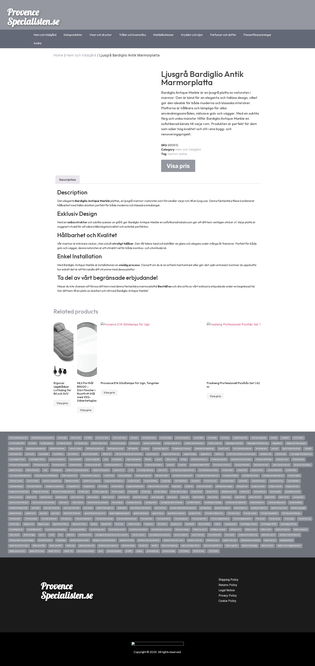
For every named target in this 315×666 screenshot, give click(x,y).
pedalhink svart (16, 470)
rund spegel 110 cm (17, 459)
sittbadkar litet (265, 454)
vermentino (134, 443)
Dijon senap (14, 535)
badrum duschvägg (249, 546)
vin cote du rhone (64, 443)
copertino (70, 535)
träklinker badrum (160, 448)
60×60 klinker (199, 551)
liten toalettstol (181, 481)
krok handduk (117, 486)
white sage (62, 438)
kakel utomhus (77, 497)
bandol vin (143, 546)
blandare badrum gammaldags (22, 540)
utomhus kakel (75, 448)
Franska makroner (49, 519)
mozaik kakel (227, 470)
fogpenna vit (29, 524)
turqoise (145, 448)
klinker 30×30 (196, 492)
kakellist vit (31, 497)
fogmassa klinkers (60, 524)
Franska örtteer (31, 519)
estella (217, 524)
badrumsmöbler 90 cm (190, 546)
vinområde (212, 438)
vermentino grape (118, 443)
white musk (75, 438)
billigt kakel (61, 540)
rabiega (183, 459)
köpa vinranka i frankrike (158, 486)
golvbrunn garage (298, 508)
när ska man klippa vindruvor (183, 470)
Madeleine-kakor (72, 481)
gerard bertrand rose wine (95, 513)
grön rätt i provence (51, 508)
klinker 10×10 (212, 492)
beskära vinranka (126, 540)
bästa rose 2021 (56, 546)
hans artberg (117, 502)
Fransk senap (274, 519)
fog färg (94, 524)
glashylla (43, 513)
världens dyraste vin (172, 443)
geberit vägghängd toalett (119, 513)
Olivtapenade (57, 470)
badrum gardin (232, 546)
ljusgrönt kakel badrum (114, 481)
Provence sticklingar (264, 459)
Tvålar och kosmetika (132, 35)
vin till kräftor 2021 (17, 443)
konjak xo (189, 486)
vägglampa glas (16, 448)
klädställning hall (229, 492)
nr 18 (131, 470)
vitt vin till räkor (102, 438)
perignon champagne (302, 465)
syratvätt (308, 448)
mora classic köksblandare (20, 476)
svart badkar (43, 454)
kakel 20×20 (240, 497)
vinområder (198, 438)
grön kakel (88, 508)
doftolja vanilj (235, 529)
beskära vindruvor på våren (148, 540)
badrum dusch (267, 546)
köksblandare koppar (224, 486)
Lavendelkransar (258, 481)
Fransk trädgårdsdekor (242, 519)
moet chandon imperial (90, 476)
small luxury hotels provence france (241, 454)
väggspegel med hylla (234, 443)
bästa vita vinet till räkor (19, 546)
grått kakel (122, 508)
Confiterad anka (85, 535)
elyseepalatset (230, 524)
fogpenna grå (43, 524)
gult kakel (36, 508)
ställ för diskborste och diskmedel (129, 454)
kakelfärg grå (61, 497)
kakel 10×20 (270, 497)
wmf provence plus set (18, 438)
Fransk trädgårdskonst (220, 519)
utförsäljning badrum (94, 448)
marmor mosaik (16, 481)
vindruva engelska (259, 438)
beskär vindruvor (229, 540)
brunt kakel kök (215, 535)
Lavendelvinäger (227, 481)
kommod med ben (204, 486)
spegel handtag (190, 454)
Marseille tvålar (162, 476)
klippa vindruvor (292, 486)
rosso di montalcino (57, 459)
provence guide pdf (93, 465)
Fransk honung (305, 519)
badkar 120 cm (54, 551)
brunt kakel (229, 535)
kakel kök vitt (124, 497)
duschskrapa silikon (117, 529)
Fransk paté (289, 519)
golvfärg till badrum (259, 508)
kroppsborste (89, 486)
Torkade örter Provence (181, 448)
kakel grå (184, 497)
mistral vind (109, 476)
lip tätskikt (195, 481)
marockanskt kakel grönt (182, 476)
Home (58, 55)
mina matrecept (124, 476)
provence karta (75, 465)
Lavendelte (243, 481)
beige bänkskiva (286, 540)
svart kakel (30, 454)
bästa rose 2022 (39, 546)
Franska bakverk (163, 519)
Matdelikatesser (163, 35)
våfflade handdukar (57, 448)
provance (182, 465)
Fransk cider (14, 524)
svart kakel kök (15, 454)
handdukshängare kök (18, 508)
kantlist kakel (275, 492)
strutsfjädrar (58, 454)
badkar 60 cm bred (37, 551)
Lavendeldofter (293, 481)
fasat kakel (190, 524)
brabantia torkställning (248, 535)
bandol (154, 546)
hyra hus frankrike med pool (44, 502)
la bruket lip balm (34, 486)
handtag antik (150, 502)
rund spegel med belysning (301, 454)
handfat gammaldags (213, 502)
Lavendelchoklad (16, 486)
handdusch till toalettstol (236, 502)
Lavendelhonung (276, 481)
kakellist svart (45, 497)
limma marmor (210, 481)
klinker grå (132, 492)
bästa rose (71, 546)
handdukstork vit (257, 502)
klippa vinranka (275, 486)
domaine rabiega (182, 529)
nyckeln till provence (101, 470)
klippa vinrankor (258, 486)
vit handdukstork (148, 438)
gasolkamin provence (176, 513)
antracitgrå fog (152, 551)
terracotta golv (261, 448)
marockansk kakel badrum (273, 476)
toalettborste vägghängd (204, 448)
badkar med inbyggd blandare (289, 546)
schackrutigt (281, 454)
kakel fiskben (198, 497)
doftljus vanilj (251, 529)
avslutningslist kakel (85, 551)
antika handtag (169, 551)
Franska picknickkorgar (291, 513)
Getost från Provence (72, 513)
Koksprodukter (73, 35)
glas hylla (55, 513)
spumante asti (152, 454)
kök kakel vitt (242, 486)
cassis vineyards (181, 535)
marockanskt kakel (230, 476)
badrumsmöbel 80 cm (212, 546)
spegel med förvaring (171, 454)
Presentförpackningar (257, 35)
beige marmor (270, 540)
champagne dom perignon (159, 535)
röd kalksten (117, 459)
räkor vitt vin (171, 459)
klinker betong (160, 492)
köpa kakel (176, 486)
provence (170, 465)
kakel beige (226, 497)
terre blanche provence (242, 448)
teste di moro (224, 448)
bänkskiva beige (128, 546)
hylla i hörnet (78, 502)
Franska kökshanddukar (126, 519)
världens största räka (152, 443)
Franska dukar (146, 519)
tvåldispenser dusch (115, 448)
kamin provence (16, 497)
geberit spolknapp (141, 513)
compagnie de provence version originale (112, 535)
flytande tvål (106, 524)
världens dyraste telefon (194, 443)
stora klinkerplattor (90, 454)
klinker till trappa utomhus (63, 492)
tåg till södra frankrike (291, 448)
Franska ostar (15, 519)
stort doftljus (73, 454)
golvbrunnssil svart (279, 508)
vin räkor (32, 443)
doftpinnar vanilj (199, 529)
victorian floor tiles (99, 443)
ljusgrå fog (166, 481)
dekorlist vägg (29, 535)
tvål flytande (132, 448)
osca (45, 470)
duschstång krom (34, 529)
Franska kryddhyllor (83, 519)
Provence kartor (59, 465)
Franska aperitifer (199, 519)
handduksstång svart (276, 502)
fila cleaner (162, 524)
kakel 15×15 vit (255, 497)
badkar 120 (68, 551)
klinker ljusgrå (118, 492)
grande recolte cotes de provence (183, 508)
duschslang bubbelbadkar (56, 529)
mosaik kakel (291, 470)
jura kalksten (298, 497)
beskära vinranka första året (104, 540)
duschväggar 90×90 (268, 524)
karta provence (259, 492)
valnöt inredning (214, 443)
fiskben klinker (134, 524)
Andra (37, 43)
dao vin (42, 535)
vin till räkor (298, 438)
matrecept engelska (143, 476)
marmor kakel (32, 481)
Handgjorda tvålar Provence (171, 502)
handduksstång (295, 502)
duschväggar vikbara (249, 524)
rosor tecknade (75, 459)
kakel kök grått (157, 497)
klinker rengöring (100, 492)
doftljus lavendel (300, 529)
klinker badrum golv (178, 492)
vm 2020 (88, 438)
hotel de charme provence (98, 502)
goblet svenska (15, 513)
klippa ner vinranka (40, 492)
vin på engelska (47, 443)
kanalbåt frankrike (292, 492)
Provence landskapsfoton (19, 465)
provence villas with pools (241, 459)
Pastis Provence (32, 470)
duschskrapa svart (97, 529)
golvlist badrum (241, 508)
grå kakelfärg (205, 508)
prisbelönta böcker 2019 (199, 465)
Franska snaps (233, 513)
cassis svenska (198, 535)
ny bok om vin (119, 470)
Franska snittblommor (214, 513)
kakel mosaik (93, 497)
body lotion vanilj (268, 535)
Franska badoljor (181, 519)
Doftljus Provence (282, 529)
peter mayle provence (281, 465)
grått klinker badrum (105, 508)
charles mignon (138, 535)
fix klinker (119, 524)
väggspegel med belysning (257, 443)
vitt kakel (134, 438)
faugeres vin (176, 524)
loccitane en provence (91, 481)
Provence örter (298, 459)
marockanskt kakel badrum (207, 476)
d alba (51, 535)
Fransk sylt (260, 519)
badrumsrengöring (169, 546)
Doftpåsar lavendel (218, 529)
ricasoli (159, 459)
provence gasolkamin (113, 465)
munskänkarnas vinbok (208, 470)
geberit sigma (158, 513)
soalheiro (219, 454)
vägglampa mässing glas (296, 443)
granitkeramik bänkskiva (140, 508)
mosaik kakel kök (274, 470)
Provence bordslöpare (153, 465)
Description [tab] (67, 179)
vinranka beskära (182, 438)
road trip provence (134, 459)
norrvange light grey (145, 470)
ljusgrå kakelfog (150, 481)
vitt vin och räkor (119, 438)
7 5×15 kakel (184, 551)
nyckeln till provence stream (77, 470)
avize (101, 551)
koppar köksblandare (135, 486)
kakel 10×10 (283, 497)
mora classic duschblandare (46, 476)
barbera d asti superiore (108, 546)
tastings (275, 448)
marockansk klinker (250, 476)
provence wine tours (199, 459)
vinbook (274, 438)
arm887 (129, 551)
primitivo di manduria (222, 465)
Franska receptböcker (269, 513)
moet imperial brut (69, 476)
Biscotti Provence (45, 540)
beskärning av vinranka (79, 540)
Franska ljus (66, 519)
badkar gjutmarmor (17, 551)
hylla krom (63, 502)
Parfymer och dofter (223, 35)
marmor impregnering (52, 481)
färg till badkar (204, 524)
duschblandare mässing (161, 529)
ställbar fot (107, 454)
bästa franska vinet (86, 546)
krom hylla (103, 486)
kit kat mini (244, 492)
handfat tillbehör (193, 502)
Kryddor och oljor (192, 35)
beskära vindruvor (195, 540)
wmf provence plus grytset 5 (42, 438)
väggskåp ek (277, 443)
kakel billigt (212, 497)
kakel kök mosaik (140, 497)
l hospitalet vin (73, 486)
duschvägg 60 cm (16, 529)
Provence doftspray (133, 465)
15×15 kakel (213, 551)
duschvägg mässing (288, 524)
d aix (60, 535)
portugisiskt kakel (242, 465)
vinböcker (285, 438)
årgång (139, 551)
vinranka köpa (165, 438)
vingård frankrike (240, 438)
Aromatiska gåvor (114, 551)
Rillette (148, 459)
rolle (106, 459)
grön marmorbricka (71, 508)
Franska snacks (250, 513)
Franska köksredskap (104, 519)
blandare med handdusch (290, 535)
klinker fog (146, 492)
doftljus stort (266, 529)
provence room (282, 459)
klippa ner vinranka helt (19, 492)
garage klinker (195, 513)
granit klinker (160, 508)
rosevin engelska (92, 459)
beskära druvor (213, 540)
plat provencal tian (261, 465)
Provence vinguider (219, 459)
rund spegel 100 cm (37, 459)
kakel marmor (108, 497)
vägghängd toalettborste (35, 448)
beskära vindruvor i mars (173, 540)
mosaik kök (242, 470)
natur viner (162, 470)
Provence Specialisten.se (33, 16)
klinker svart (84, 492)
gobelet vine (30, 513)
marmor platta (177, 154)
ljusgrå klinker (134, 481)
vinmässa (225, 438)
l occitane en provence (54, 486)
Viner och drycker (101, 35)
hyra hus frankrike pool (19, 502)
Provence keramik (41, 465)
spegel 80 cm (206, 454)
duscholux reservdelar (138, 529)
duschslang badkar (78, 529)
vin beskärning (81, 443)
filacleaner (149, 524)
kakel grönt (172, 497)
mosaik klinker (257, 470)
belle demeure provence (250, 540)
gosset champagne (222, 508)
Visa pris (178, 166)
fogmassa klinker (79, 524)
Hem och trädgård (45, 35)
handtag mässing (134, 502)
